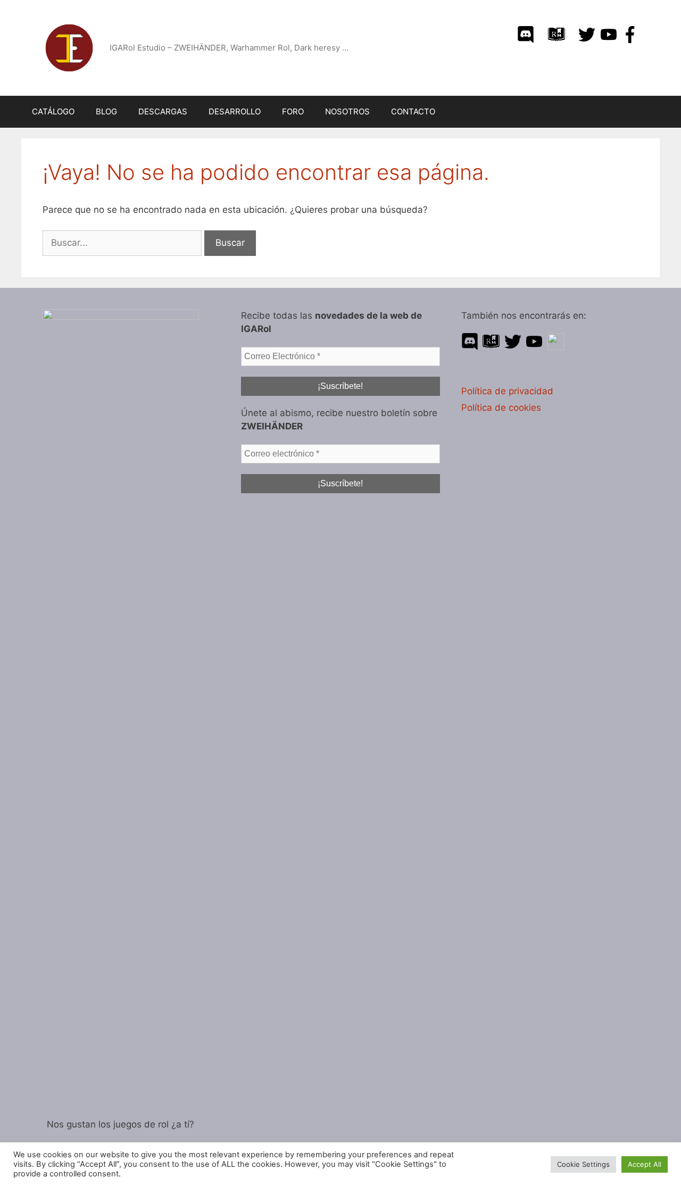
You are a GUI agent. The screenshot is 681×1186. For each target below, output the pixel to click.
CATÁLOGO (53, 111)
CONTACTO (413, 111)
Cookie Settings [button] (583, 1164)
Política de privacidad (507, 391)
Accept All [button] (644, 1164)
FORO (293, 111)
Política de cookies (501, 407)
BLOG (106, 111)
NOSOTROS (347, 111)
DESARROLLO (235, 111)
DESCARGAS (162, 111)
